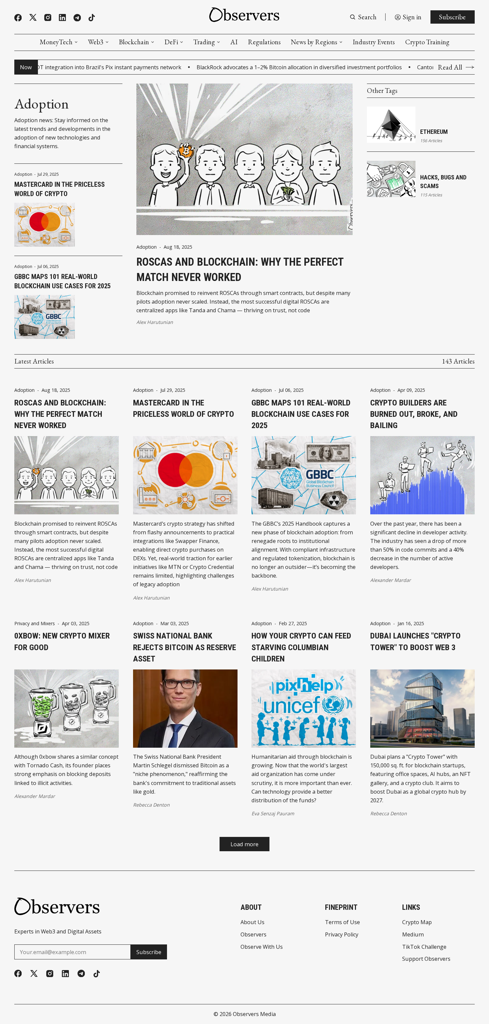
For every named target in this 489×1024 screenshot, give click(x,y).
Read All (450, 67)
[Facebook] (18, 17)
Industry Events (374, 42)
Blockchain (134, 42)
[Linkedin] (62, 17)
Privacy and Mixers (34, 623)
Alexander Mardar (390, 580)
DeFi (171, 42)
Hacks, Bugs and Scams (443, 181)
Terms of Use (342, 922)
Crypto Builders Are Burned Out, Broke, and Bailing (414, 414)
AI (234, 42)
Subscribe (452, 16)
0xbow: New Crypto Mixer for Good (62, 641)
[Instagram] (47, 17)
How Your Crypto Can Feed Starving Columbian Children (301, 647)
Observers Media (254, 1014)
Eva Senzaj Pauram (272, 813)
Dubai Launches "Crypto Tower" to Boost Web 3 (415, 641)
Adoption (23, 174)
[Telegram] (77, 17)
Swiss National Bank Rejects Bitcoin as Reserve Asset (184, 647)
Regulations (264, 42)
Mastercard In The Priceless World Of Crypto (59, 189)
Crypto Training (427, 42)
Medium (413, 934)
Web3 (95, 42)
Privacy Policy (341, 934)
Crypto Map (417, 922)
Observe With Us (262, 946)
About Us (252, 922)
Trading (204, 42)
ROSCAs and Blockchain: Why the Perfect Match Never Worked (239, 270)
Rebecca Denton (151, 805)
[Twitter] (33, 17)
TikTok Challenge (424, 946)
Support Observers (426, 958)
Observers (253, 934)
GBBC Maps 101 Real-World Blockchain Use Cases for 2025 (62, 281)
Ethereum (434, 131)
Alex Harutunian (154, 322)
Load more (244, 844)
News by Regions (314, 42)
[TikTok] (91, 17)
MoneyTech (56, 42)
